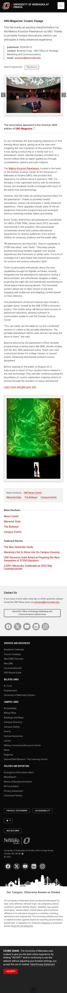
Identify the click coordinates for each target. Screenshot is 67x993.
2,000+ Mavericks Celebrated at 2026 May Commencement (28, 567)
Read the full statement (22, 926)
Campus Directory (13, 722)
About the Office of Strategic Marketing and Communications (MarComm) (32, 612)
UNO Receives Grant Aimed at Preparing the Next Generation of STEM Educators (32, 559)
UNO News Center (33, 492)
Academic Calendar (14, 649)
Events (7, 731)
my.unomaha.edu (13, 668)
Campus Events (49, 497)
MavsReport (10, 777)
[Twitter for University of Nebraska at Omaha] (17, 626)
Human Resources (13, 736)
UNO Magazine (23, 128)
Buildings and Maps (14, 717)
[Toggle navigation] (61, 5)
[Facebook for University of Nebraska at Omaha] (8, 626)
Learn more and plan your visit (20, 387)
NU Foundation (11, 786)
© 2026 (8, 857)
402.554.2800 (12, 830)
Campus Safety (12, 726)
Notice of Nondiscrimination (18, 781)
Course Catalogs (12, 654)
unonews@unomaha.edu (27, 58)
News (6, 750)
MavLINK (8, 663)
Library (7, 740)
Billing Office (10, 713)
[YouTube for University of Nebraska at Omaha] (27, 626)
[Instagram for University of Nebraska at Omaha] (45, 626)
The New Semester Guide (18, 547)
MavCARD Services (13, 658)
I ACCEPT (10, 971)
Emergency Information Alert (19, 772)
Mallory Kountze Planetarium (24, 168)
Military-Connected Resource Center (22, 745)
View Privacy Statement (42, 964)
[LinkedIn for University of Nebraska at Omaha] (36, 626)
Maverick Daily (14, 497)
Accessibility (10, 708)
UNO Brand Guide (12, 672)
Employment (10, 690)
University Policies (13, 795)
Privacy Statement (13, 791)
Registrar (8, 754)
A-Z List (8, 686)
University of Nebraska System (19, 695)
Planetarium (31, 67)
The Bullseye (30, 497)
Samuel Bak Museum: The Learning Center (26, 759)
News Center (11, 516)
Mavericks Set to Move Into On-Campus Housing (32, 552)
